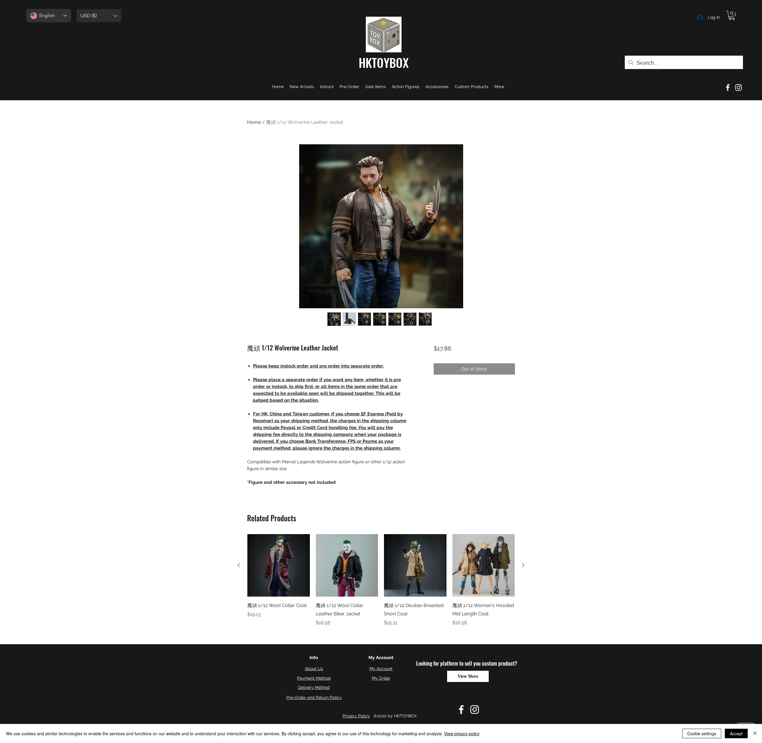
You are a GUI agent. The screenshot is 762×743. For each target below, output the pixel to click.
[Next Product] (523, 565)
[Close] (754, 733)
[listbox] (98, 15)
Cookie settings (701, 733)
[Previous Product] (238, 565)
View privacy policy (462, 733)
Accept (736, 733)
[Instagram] (738, 87)
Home (254, 122)
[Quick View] (278, 565)
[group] (381, 580)
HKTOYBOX (384, 62)
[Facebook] (727, 87)
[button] (98, 15)
